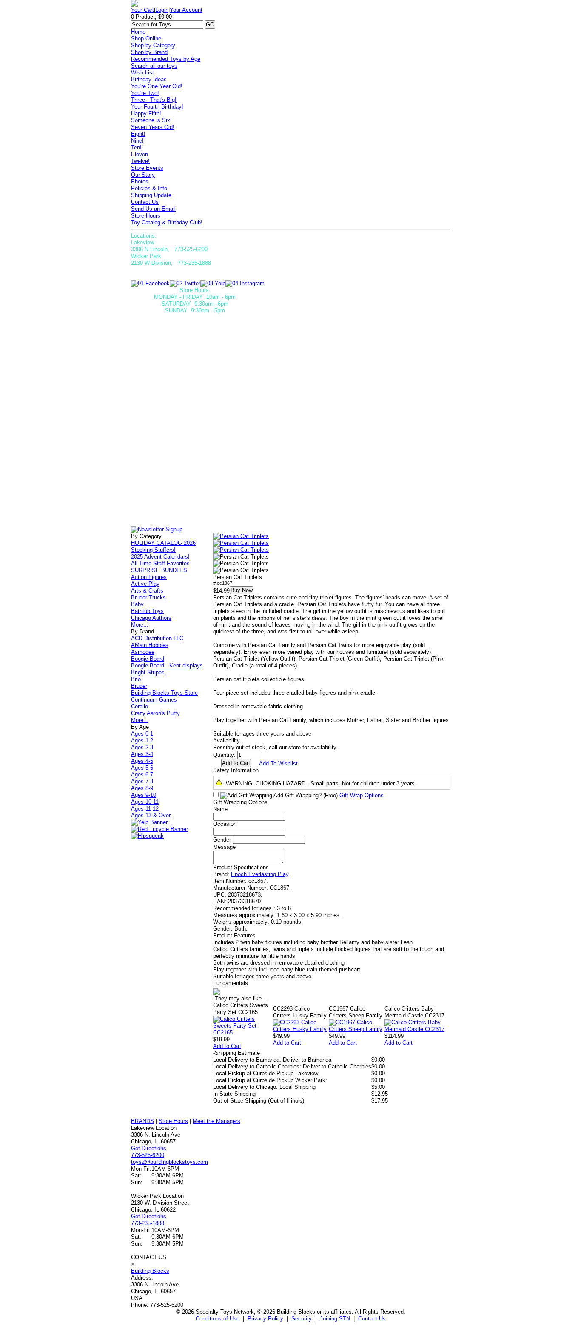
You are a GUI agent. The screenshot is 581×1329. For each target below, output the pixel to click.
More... (139, 625)
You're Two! (145, 93)
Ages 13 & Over (151, 815)
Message (224, 847)
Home (138, 32)
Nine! (137, 140)
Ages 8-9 (142, 788)
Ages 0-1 (142, 733)
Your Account (186, 10)
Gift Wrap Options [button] (361, 795)
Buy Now (242, 590)
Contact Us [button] (372, 1318)
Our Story (143, 175)
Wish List (142, 72)
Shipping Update (151, 195)
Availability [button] (226, 740)
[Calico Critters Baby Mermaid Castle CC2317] (417, 1029)
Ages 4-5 (142, 761)
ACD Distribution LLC (157, 638)
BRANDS (142, 1121)
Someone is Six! (151, 120)
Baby (137, 604)
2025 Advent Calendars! (160, 556)
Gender (222, 839)
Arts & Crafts (147, 590)
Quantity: (224, 755)
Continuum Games (154, 699)
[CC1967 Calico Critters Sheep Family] (356, 1029)
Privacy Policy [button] (265, 1318)
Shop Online (146, 38)
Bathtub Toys (147, 611)
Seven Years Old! (152, 127)
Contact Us (145, 202)
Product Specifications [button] (241, 867)
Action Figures (149, 577)
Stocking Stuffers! (153, 550)
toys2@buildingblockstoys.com (169, 1162)
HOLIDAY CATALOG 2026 (163, 543)
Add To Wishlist (278, 763)
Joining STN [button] (335, 1318)
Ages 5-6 (142, 768)
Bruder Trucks (148, 597)
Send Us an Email (153, 209)
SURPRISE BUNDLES (159, 570)
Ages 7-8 (142, 781)
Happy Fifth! (146, 113)
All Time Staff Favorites (160, 563)
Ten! (136, 147)
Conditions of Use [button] (217, 1318)
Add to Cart (227, 1046)
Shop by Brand (149, 52)
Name (220, 809)
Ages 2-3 (142, 747)
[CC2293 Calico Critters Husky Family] (301, 1029)
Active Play (145, 584)
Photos (139, 181)
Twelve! (140, 161)
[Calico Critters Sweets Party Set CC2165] (243, 1032)
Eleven (139, 154)
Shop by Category (153, 45)
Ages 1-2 (142, 740)
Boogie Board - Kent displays (167, 665)
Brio (136, 679)
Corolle (139, 706)
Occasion (224, 824)
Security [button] (301, 1318)
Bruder (139, 686)
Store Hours (145, 215)
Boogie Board (147, 659)
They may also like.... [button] (240, 998)
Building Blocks (150, 1271)
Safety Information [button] (236, 770)
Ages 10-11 (145, 802)
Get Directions (148, 1148)
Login (161, 10)
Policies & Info (149, 188)
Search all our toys (154, 66)
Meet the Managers (216, 1121)
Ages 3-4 (142, 754)
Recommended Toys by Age (165, 59)
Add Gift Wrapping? (305, 795)
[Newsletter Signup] (156, 529)
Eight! (138, 134)
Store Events (147, 168)
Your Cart (142, 10)
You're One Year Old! (156, 86)
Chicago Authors (151, 618)
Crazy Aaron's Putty (155, 713)
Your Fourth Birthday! (157, 106)
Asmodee (142, 652)
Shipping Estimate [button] (236, 1053)
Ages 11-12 (145, 808)
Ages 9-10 (143, 795)
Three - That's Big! (154, 100)
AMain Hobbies (149, 645)
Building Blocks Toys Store (164, 693)
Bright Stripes (148, 672)
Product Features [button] (234, 935)
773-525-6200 (147, 1155)
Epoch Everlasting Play (259, 874)
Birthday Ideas (149, 79)
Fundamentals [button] (230, 983)
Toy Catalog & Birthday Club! (166, 222)
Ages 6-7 (142, 774)
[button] (241, 536)
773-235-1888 (147, 1223)
